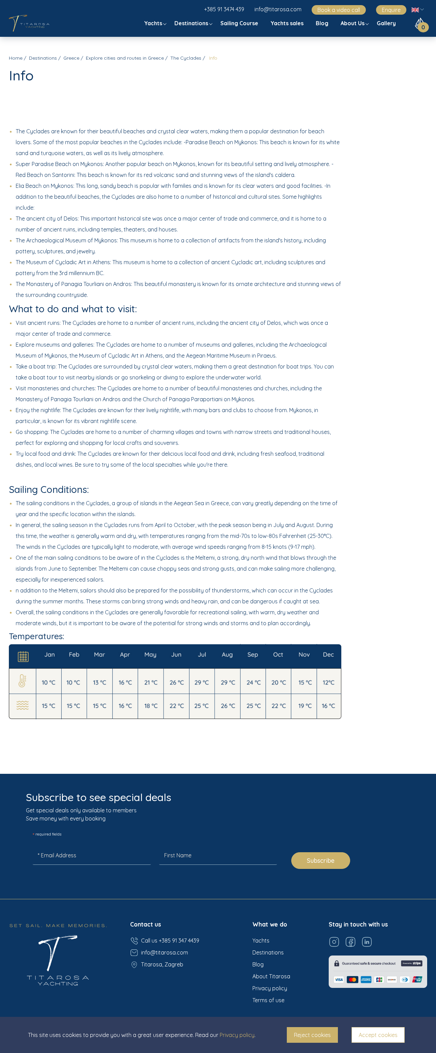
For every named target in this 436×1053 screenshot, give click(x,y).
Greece (71, 58)
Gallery (387, 23)
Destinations (191, 23)
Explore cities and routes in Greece (125, 58)
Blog (323, 23)
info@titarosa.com (277, 9)
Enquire (391, 9)
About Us (353, 23)
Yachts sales (287, 23)
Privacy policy (269, 988)
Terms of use (268, 1000)
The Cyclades (185, 58)
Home (15, 58)
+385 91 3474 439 (224, 9)
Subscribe (320, 860)
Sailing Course (240, 23)
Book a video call (338, 9)
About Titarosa (271, 976)
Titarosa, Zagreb (162, 964)
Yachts (154, 23)
